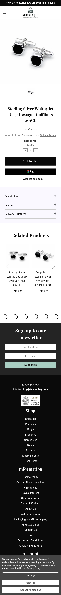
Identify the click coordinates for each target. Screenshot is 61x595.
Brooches (30, 434)
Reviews (9, 205)
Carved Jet (30, 439)
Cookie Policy (30, 477)
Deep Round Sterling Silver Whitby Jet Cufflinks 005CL (43, 278)
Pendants (30, 424)
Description (11, 196)
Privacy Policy (33, 568)
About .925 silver (30, 503)
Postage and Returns (30, 545)
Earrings (30, 450)
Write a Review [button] (48, 135)
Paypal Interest (30, 492)
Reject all (31, 582)
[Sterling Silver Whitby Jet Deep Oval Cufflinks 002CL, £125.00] (17, 256)
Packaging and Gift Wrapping (30, 519)
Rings (30, 429)
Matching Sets (30, 455)
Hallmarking (30, 487)
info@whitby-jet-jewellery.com (30, 389)
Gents (30, 445)
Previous (8, 266)
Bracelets (30, 418)
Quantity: (30, 145)
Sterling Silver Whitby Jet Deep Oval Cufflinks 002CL (17, 278)
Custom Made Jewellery (30, 482)
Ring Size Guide (30, 524)
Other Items (30, 460)
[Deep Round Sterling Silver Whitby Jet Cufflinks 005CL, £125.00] (43, 256)
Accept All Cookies (30, 589)
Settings (30, 575)
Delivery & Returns (15, 213)
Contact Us (30, 529)
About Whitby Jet (30, 498)
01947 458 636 (30, 385)
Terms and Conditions (30, 540)
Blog (30, 535)
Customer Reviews (30, 514)
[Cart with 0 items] (57, 12)
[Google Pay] (30, 171)
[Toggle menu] (6, 12)
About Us (30, 508)
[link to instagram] (30, 381)
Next (53, 266)
